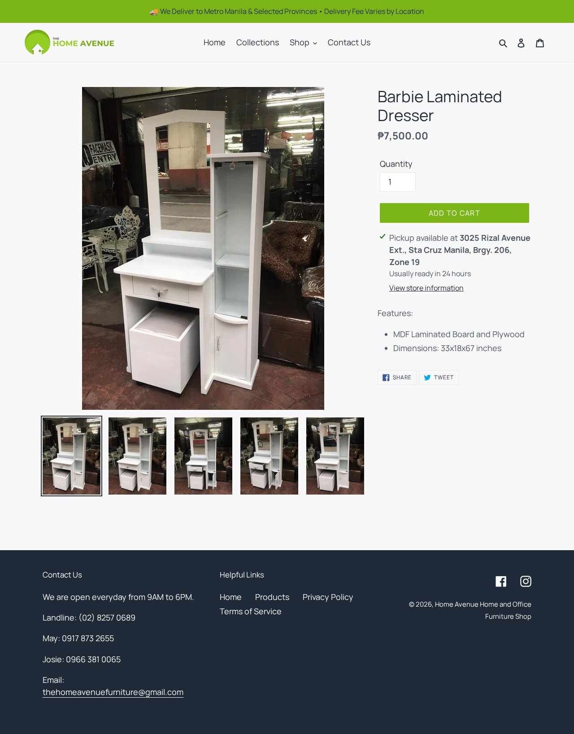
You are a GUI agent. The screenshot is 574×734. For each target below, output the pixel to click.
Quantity (396, 163)
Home (231, 596)
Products (272, 596)
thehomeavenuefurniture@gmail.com (113, 691)
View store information (426, 288)
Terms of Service (251, 611)
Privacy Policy (328, 596)
